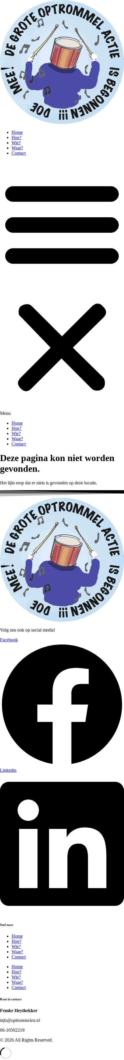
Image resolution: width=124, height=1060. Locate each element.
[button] (62, 288)
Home (17, 132)
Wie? (16, 142)
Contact (19, 153)
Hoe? (16, 137)
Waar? (17, 147)
